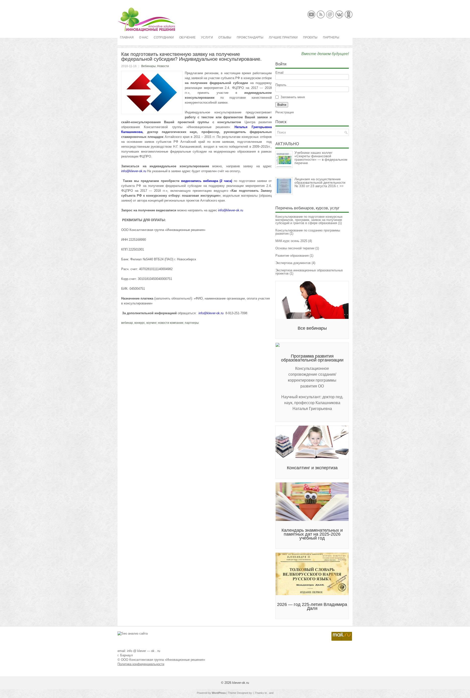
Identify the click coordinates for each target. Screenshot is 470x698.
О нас (143, 37)
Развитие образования (292, 255)
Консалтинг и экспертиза (312, 467)
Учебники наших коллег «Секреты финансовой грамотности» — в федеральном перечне (320, 158)
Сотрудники (164, 37)
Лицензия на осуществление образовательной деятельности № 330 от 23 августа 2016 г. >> (319, 182)
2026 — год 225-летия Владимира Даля (312, 606)
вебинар (127, 323)
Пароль (280, 84)
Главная (127, 37)
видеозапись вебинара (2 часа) (207, 181)
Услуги (207, 37)
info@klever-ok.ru (133, 171)
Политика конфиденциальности (141, 664)
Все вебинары (312, 328)
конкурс (139, 323)
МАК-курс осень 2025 (291, 241)
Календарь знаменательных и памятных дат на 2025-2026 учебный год (312, 534)
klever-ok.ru (240, 683)
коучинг (151, 323)
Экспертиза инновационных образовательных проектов (309, 271)
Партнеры (331, 37)
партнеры (192, 323)
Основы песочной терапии (294, 248)
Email (279, 72)
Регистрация (284, 112)
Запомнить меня (293, 97)
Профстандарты (250, 37)
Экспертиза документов (293, 263)
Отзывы (224, 37)
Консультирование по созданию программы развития (307, 232)
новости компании (170, 323)
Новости (163, 66)
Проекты (310, 37)
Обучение (187, 37)
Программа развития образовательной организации (312, 358)
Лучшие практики (283, 37)
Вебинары (148, 66)
